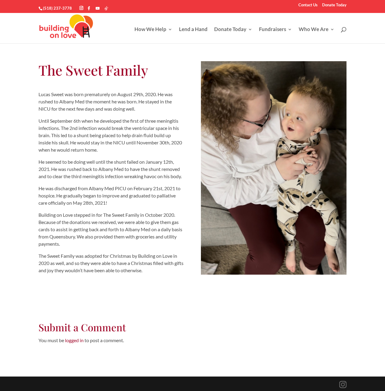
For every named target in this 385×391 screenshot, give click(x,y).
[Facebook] (89, 8)
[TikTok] (106, 8)
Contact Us (308, 5)
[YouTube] (98, 8)
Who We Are (313, 29)
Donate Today (334, 5)
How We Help (150, 29)
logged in (74, 340)
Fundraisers (272, 29)
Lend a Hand (193, 29)
